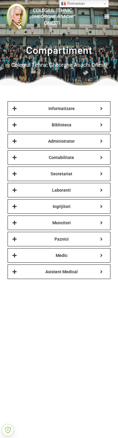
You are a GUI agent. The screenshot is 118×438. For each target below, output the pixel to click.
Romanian (75, 3)
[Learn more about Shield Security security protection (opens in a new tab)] (7, 430)
